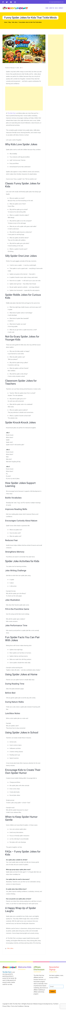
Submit (53, 991)
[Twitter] (7, 2)
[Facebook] (3, 2)
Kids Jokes (14, 22)
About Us (51, 8)
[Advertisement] (24, 98)
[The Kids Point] (15, 8)
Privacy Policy (6, 1006)
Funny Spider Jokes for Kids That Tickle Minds (30, 22)
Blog (56, 8)
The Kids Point (12, 113)
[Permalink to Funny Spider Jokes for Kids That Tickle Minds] (24, 62)
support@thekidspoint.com (57, 2)
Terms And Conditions (17, 1006)
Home (46, 8)
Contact (61, 8)
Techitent (55, 1004)
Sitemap (26, 1006)
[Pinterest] (11, 2)
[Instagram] (15, 2)
